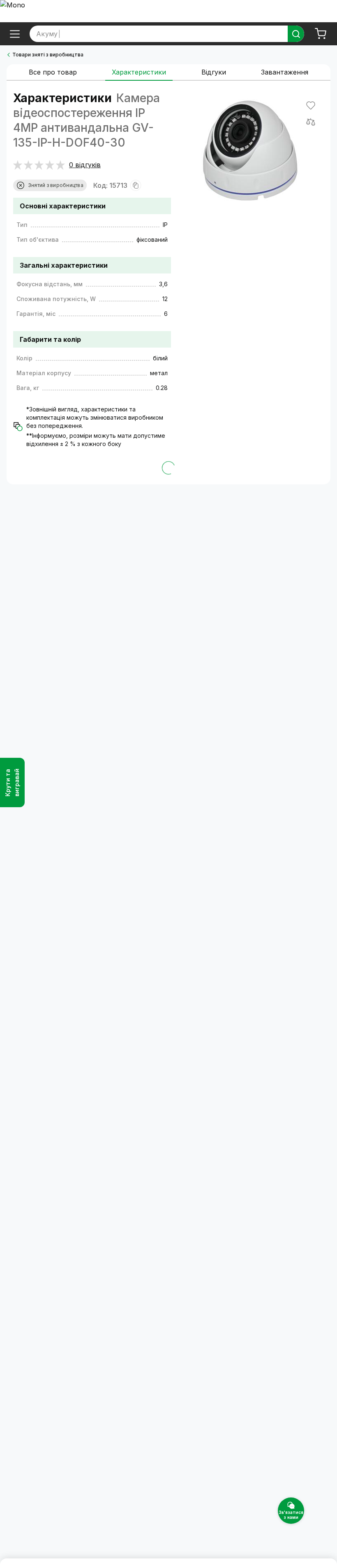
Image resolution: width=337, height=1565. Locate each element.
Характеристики (139, 72)
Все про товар (53, 72)
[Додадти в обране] (310, 105)
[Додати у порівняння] (310, 121)
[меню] (15, 34)
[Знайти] (296, 34)
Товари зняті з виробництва (47, 54)
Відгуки (213, 72)
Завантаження (284, 72)
